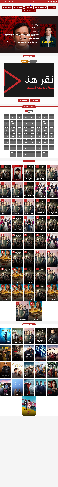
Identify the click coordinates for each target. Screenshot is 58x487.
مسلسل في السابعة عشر (18, 7)
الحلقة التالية (35, 100)
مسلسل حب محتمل (28, 7)
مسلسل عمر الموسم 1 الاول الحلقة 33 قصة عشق (25, 42)
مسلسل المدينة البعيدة (27, 1)
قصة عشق (44, 1)
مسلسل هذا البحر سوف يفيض (40, 7)
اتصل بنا (6, 1)
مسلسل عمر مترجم (36, 31)
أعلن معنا (11, 1)
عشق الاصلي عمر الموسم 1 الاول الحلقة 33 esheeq (27, 41)
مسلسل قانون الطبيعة (7, 7)
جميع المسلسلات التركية (36, 1)
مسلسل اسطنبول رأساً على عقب (29, 10)
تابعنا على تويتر (29, 5)
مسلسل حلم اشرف (52, 7)
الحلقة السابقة (23, 100)
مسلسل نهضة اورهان (17, 1)
